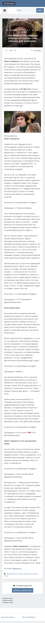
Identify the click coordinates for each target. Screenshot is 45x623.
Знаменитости (28, 574)
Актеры (20, 574)
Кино (36, 574)
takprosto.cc (17, 568)
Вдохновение (12, 574)
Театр (6, 576)
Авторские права (7, 617)
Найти (40, 10)
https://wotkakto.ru (29, 617)
